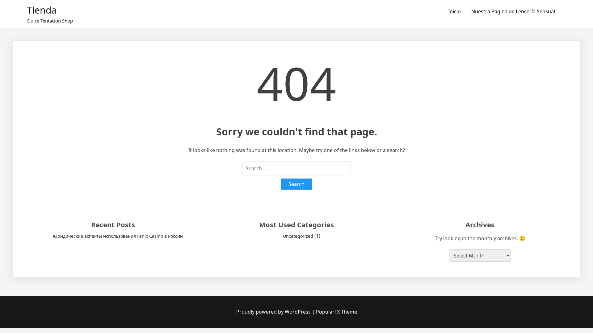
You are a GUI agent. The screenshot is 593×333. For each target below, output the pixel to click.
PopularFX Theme (336, 311)
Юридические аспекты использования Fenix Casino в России (118, 236)
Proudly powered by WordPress (274, 311)
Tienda (42, 10)
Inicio (454, 11)
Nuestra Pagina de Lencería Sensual (513, 11)
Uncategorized (298, 236)
